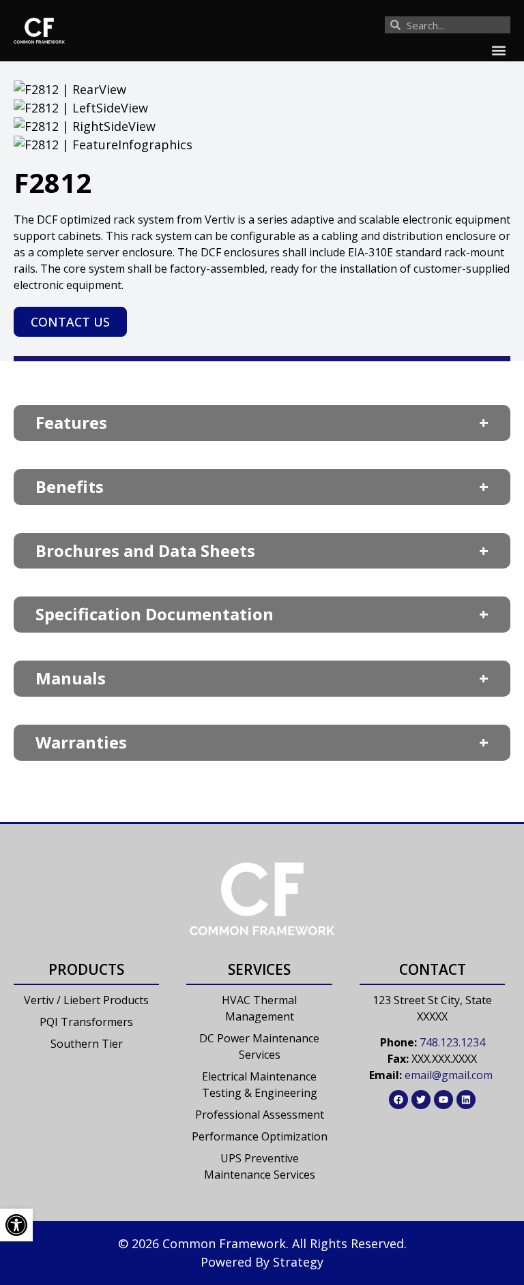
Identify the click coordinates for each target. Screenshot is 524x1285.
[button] (499, 50)
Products (86, 969)
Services (259, 969)
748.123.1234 (452, 1042)
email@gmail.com (449, 1075)
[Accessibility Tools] (16, 1225)
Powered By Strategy (262, 1262)
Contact (432, 969)
